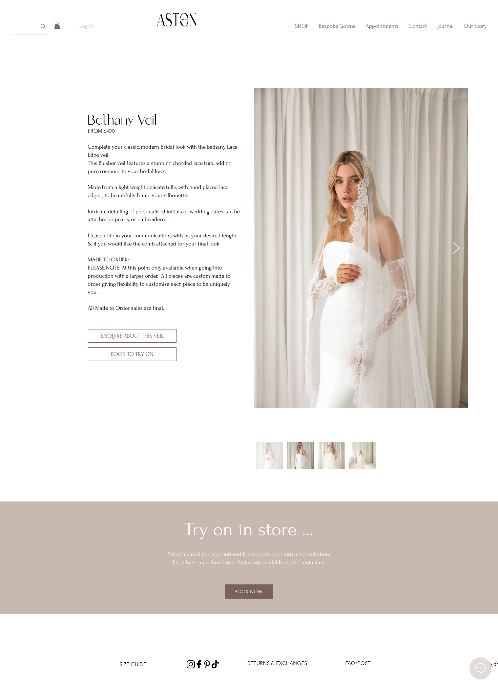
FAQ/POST (358, 663)
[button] (57, 25)
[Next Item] (456, 248)
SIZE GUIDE (133, 664)
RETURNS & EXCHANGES (277, 663)
